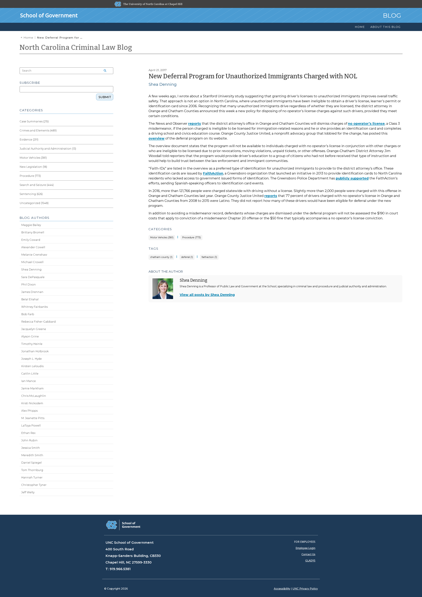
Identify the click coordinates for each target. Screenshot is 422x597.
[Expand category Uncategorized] (110, 203)
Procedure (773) (191, 237)
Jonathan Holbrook (35, 351)
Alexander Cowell (33, 247)
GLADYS (310, 560)
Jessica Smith (30, 447)
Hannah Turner (32, 477)
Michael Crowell (32, 262)
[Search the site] (104, 70)
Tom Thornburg (32, 470)
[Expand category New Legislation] (110, 166)
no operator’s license (366, 124)
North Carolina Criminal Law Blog (75, 47)
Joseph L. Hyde (31, 358)
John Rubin (29, 440)
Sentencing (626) (31, 194)
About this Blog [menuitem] (385, 27)
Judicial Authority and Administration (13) (48, 148)
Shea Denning (163, 84)
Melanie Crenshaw (34, 254)
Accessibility (282, 588)
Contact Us (308, 554)
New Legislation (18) (33, 166)
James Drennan (32, 292)
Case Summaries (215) (34, 121)
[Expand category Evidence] (110, 139)
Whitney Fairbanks (34, 306)
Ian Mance (28, 381)
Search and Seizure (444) (37, 185)
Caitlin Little (29, 373)
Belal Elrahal (30, 299)
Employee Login (305, 548)
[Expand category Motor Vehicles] (110, 157)
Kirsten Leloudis (32, 366)
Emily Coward (30, 239)
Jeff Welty (27, 492)
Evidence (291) (29, 139)
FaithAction (213, 173)
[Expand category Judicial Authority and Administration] (110, 148)
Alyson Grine (30, 336)
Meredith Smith (32, 455)
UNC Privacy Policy (305, 588)
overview (157, 138)
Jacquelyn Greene (33, 329)
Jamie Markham (32, 388)
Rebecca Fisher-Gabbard (38, 321)
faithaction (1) (209, 257)
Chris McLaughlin (33, 395)
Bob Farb (27, 314)
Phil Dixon (28, 284)
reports (194, 124)
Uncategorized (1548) (34, 203)
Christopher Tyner (33, 485)
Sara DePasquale (33, 277)
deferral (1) (187, 257)
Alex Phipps (29, 410)
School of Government (49, 15)
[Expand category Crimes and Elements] (110, 130)
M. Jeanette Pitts (32, 418)
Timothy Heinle (31, 344)
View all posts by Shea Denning (207, 295)
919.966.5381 (120, 569)
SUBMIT (105, 97)
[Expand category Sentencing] (110, 194)
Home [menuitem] (360, 27)
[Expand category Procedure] (110, 176)
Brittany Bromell (32, 232)
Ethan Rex (28, 433)
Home (28, 37)
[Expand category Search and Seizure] (110, 185)
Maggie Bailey (31, 225)
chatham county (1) (161, 257)
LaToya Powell (31, 425)
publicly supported (352, 178)
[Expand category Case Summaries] (110, 121)
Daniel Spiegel (31, 462)
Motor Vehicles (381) (161, 237)
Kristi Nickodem (32, 403)
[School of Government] (123, 524)
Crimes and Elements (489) (38, 130)
